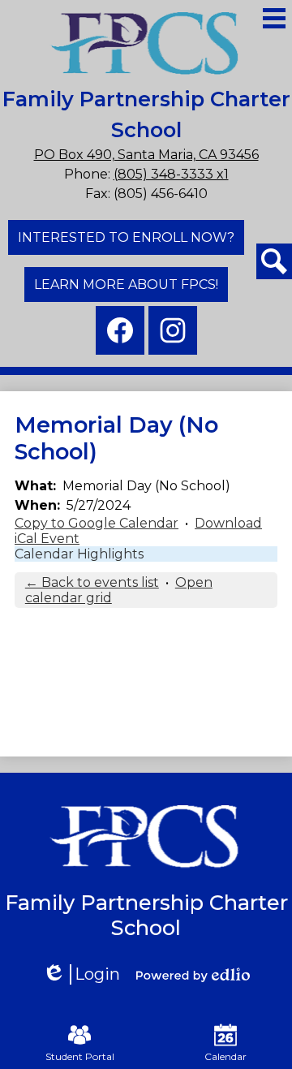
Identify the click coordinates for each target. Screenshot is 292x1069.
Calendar (225, 1056)
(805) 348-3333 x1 (171, 174)
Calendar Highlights (79, 554)
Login (87, 974)
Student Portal (79, 1056)
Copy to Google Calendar (96, 523)
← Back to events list (92, 582)
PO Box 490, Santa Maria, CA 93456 (146, 154)
